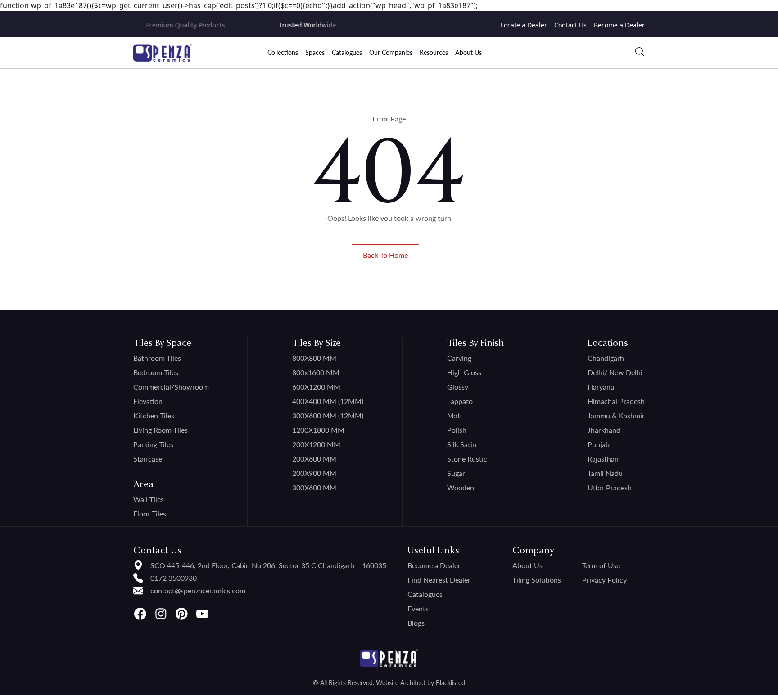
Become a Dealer (619, 25)
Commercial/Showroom (171, 386)
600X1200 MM (316, 386)
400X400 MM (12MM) (327, 401)
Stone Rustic (467, 458)
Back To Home (385, 255)
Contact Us (570, 25)
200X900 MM (314, 473)
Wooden (460, 487)
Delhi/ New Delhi (615, 372)
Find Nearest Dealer (438, 579)
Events (418, 608)
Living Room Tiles (160, 430)
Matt (454, 415)
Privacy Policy (604, 579)
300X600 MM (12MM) (327, 415)
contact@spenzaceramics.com (197, 590)
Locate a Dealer (524, 25)
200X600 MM (314, 458)
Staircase (147, 458)
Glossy (457, 386)
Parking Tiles (153, 444)
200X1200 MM (316, 444)
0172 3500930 (173, 578)
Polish (456, 430)
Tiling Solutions (536, 579)
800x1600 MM (315, 372)
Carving (459, 358)
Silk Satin (461, 444)
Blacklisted (450, 682)
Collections (282, 52)
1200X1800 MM (318, 430)
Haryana (601, 386)
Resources (434, 52)
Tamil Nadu (605, 473)
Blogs (416, 623)
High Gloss (464, 372)
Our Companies (390, 52)
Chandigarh (606, 358)
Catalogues (347, 52)
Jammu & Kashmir (616, 415)
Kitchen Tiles (153, 415)
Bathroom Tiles (157, 358)
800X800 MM (314, 358)
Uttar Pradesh (610, 487)
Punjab (599, 444)
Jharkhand (604, 430)
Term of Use (601, 565)
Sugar (456, 473)
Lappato (460, 401)
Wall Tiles (148, 499)
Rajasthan (603, 458)
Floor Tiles (149, 513)
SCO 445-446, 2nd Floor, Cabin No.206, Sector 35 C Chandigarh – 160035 (268, 565)
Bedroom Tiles (155, 372)
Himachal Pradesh (616, 401)
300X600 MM (314, 487)
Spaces (315, 52)
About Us (468, 52)
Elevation (148, 401)
